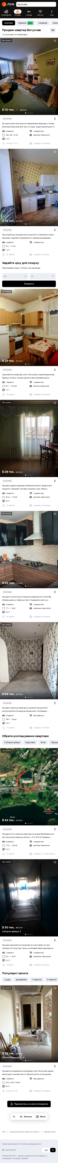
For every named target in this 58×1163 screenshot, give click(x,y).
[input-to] (43, 276)
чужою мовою (10, 1150)
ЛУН (4, 1132)
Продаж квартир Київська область (25, 1132)
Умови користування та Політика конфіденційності (21, 1144)
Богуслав (7, 119)
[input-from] (15, 276)
